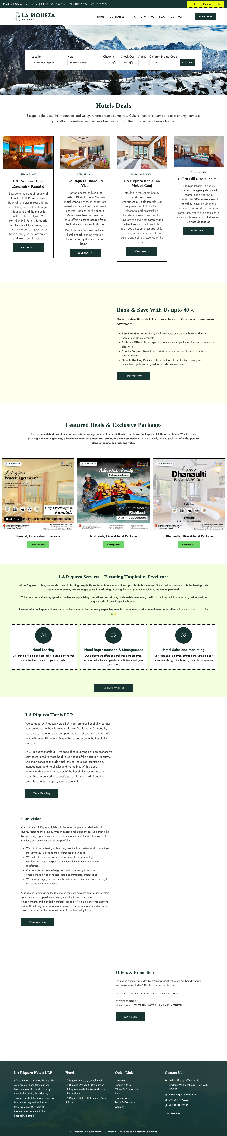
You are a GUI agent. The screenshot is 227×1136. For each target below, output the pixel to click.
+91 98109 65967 (53, 4)
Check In (108, 56)
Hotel (70, 56)
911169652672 (99, 4)
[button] (205, 16)
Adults (142, 56)
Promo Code (169, 56)
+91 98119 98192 (78, 4)
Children (153, 56)
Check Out (127, 56)
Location (37, 56)
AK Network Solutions (145, 1131)
